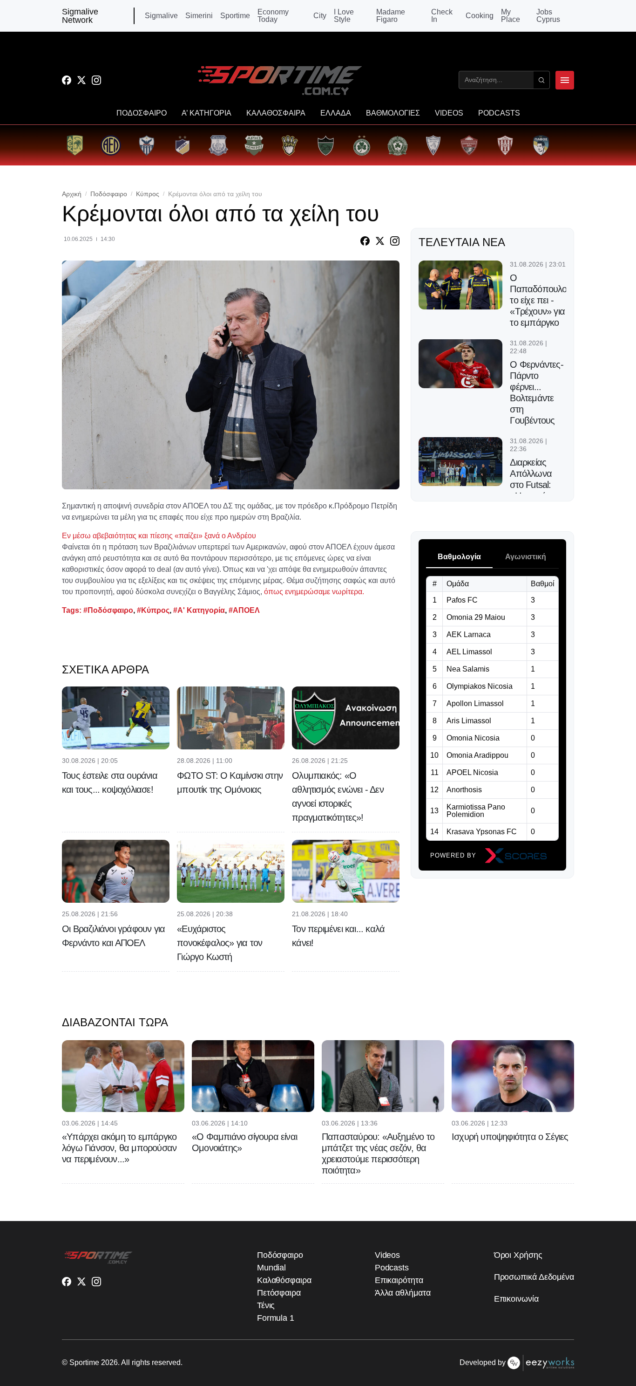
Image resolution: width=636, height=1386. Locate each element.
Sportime (235, 16)
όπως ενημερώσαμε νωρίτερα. (314, 592)
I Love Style (344, 15)
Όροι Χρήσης (518, 1255)
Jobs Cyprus (548, 15)
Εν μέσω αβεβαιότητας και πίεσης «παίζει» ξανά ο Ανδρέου (159, 536)
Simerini (199, 16)
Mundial (271, 1267)
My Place (510, 15)
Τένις (266, 1305)
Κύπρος (147, 194)
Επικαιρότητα (399, 1280)
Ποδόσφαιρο (108, 194)
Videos (387, 1255)
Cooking (480, 16)
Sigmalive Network (80, 15)
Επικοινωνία (516, 1299)
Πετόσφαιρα (279, 1292)
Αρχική (71, 194)
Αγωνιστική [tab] (525, 557)
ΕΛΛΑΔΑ (335, 113)
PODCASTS (499, 113)
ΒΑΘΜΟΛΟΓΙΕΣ (393, 113)
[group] (75, 145)
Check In (442, 15)
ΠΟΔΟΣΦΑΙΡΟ (141, 113)
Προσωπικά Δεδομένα (534, 1277)
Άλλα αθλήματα (403, 1292)
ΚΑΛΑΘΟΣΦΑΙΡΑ (275, 113)
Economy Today (273, 15)
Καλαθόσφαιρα (284, 1280)
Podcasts (392, 1267)
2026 (109, 1362)
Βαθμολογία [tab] (459, 557)
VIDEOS (449, 113)
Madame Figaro (390, 15)
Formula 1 (275, 1318)
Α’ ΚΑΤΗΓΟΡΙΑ (206, 113)
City (319, 16)
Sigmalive (161, 16)
